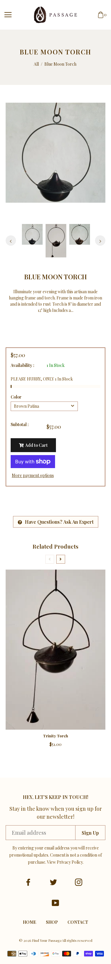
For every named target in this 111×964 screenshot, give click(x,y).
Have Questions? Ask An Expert (59, 522)
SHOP (52, 922)
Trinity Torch (55, 735)
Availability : (22, 365)
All (36, 64)
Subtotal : (20, 424)
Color (16, 397)
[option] (56, 153)
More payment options (33, 475)
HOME (29, 922)
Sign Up (90, 833)
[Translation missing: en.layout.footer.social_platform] (28, 882)
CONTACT (77, 922)
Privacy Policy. (70, 862)
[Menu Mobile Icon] (8, 14)
